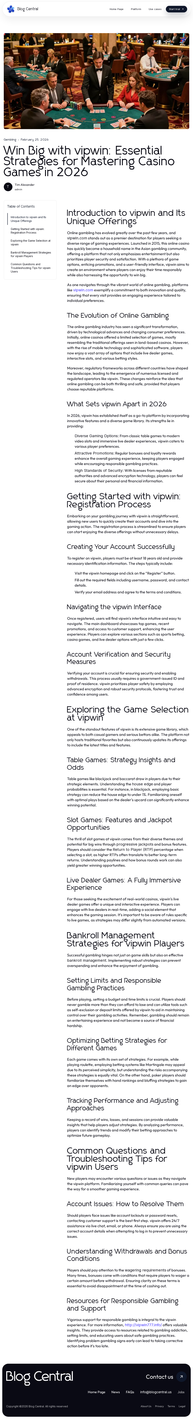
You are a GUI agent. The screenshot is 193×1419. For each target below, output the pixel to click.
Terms (171, 1406)
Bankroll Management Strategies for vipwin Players (31, 254)
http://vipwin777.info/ (143, 1325)
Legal (182, 1406)
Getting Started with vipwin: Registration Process (27, 230)
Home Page (96, 1392)
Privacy (159, 1406)
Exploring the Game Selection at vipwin (31, 242)
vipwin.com (83, 290)
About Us (146, 1406)
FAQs (130, 1392)
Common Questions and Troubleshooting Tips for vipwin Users (31, 268)
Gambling (10, 139)
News (115, 1392)
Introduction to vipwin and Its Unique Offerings (28, 218)
